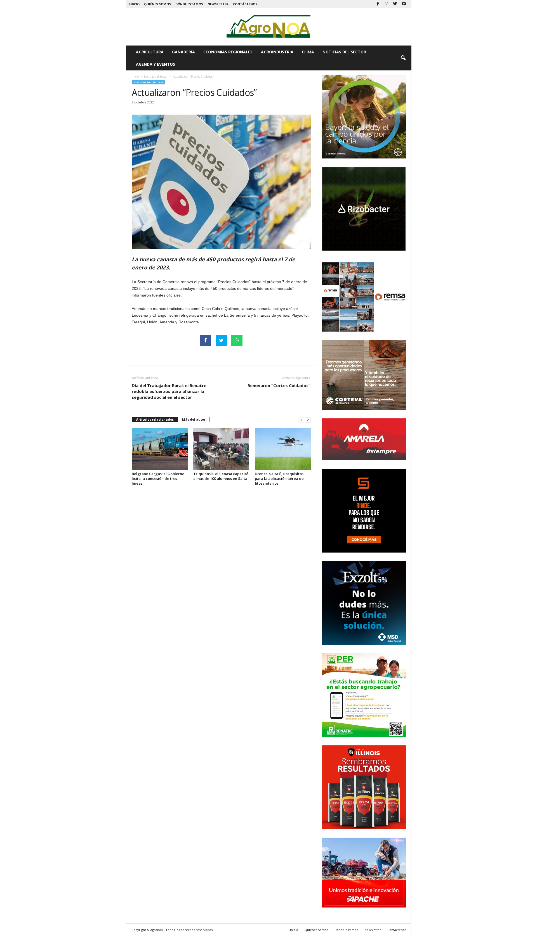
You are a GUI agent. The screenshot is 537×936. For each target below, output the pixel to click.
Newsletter (218, 4)
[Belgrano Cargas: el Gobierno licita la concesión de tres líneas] (160, 449)
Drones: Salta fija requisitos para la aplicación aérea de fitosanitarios (279, 478)
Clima (308, 51)
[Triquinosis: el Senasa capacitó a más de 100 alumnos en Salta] (221, 449)
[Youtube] (404, 4)
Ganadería (183, 51)
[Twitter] (395, 4)
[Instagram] (386, 4)
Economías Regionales (228, 51)
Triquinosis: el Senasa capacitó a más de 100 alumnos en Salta (220, 476)
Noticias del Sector (344, 51)
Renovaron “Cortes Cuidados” (279, 385)
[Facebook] (378, 4)
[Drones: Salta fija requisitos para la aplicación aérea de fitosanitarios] (283, 449)
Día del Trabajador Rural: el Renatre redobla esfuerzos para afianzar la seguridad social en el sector (169, 391)
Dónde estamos (189, 4)
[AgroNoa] (268, 26)
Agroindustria (277, 51)
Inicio (134, 4)
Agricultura (150, 51)
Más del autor (193, 419)
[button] (403, 58)
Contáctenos (245, 4)
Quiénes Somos (157, 4)
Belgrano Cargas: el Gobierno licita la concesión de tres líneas (158, 478)
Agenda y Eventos (155, 64)
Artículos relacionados (155, 419)
